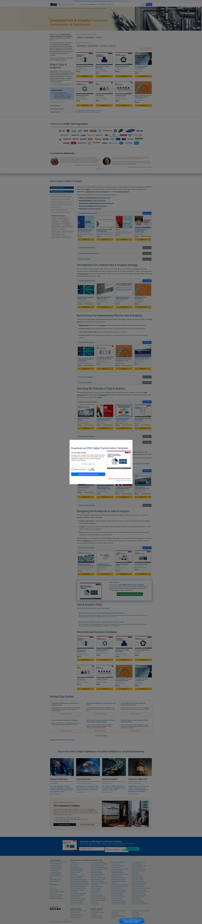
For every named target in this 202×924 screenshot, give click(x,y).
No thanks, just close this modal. (123, 480)
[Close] (130, 442)
